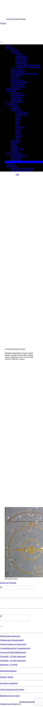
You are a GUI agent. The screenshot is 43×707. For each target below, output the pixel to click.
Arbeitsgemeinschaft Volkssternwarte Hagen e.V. (17, 703)
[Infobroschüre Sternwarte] (10, 636)
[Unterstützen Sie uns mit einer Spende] (15, 620)
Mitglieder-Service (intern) (10, 696)
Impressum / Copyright (8, 665)
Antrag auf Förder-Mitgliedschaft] (13, 652)
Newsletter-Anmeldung (9, 683)
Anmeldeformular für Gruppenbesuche (15, 648)
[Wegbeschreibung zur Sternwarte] (13, 644)
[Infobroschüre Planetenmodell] (12, 640)
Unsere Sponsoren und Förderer (12, 689)
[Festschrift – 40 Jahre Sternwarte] (13, 660)
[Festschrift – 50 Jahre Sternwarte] (13, 656)
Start (17, 174)
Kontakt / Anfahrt (6, 677)
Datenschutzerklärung (8, 671)
